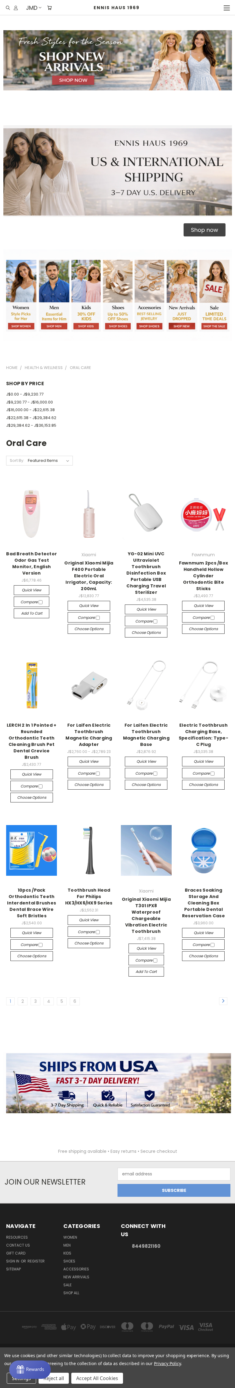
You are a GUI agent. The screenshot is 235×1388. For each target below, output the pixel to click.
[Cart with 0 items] (49, 7)
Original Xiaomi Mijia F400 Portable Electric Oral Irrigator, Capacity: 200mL (88, 576)
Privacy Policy (167, 1363)
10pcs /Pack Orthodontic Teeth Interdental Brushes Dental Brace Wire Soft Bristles (31, 903)
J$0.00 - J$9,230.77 (24, 394)
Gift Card (15, 1253)
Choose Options (88, 628)
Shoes (69, 1261)
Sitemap (13, 1269)
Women (70, 1237)
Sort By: (17, 460)
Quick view (31, 590)
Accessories (76, 1269)
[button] (205, 229)
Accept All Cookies (97, 1378)
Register (36, 1261)
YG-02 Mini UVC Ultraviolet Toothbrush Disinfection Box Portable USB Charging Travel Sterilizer (146, 573)
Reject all (53, 1378)
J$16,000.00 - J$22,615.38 (30, 410)
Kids (67, 1253)
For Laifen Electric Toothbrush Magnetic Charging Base (146, 734)
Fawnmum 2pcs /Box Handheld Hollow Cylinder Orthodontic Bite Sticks (203, 576)
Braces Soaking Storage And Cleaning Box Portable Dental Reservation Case (203, 903)
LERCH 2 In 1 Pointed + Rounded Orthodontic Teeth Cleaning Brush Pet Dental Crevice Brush (32, 741)
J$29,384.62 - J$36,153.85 (31, 425)
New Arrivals (76, 1277)
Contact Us (18, 1245)
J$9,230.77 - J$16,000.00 (29, 402)
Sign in (13, 1261)
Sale (67, 1285)
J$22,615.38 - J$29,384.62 (31, 418)
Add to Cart (31, 613)
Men (67, 1245)
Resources (17, 1237)
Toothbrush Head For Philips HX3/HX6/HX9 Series (89, 896)
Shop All (71, 1292)
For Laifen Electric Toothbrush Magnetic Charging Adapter (88, 734)
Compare (30, 602)
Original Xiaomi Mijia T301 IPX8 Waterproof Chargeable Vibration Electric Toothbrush (146, 915)
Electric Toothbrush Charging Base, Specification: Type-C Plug (203, 734)
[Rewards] (30, 1370)
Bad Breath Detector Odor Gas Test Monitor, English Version (31, 563)
